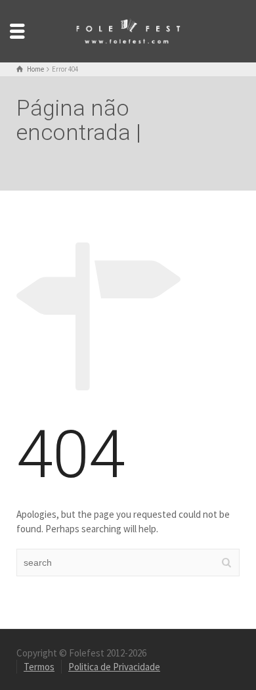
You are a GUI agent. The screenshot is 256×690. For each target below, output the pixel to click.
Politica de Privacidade (114, 666)
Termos (39, 666)
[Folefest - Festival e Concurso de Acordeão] (128, 30)
